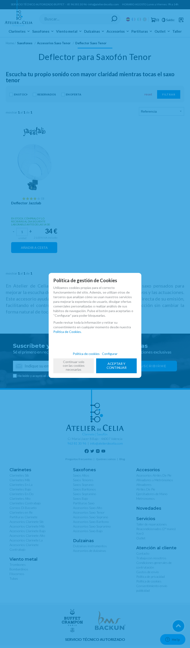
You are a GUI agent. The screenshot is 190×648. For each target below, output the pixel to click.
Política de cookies (86, 354)
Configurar (109, 354)
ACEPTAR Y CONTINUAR (117, 366)
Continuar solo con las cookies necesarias (74, 366)
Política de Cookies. (67, 332)
